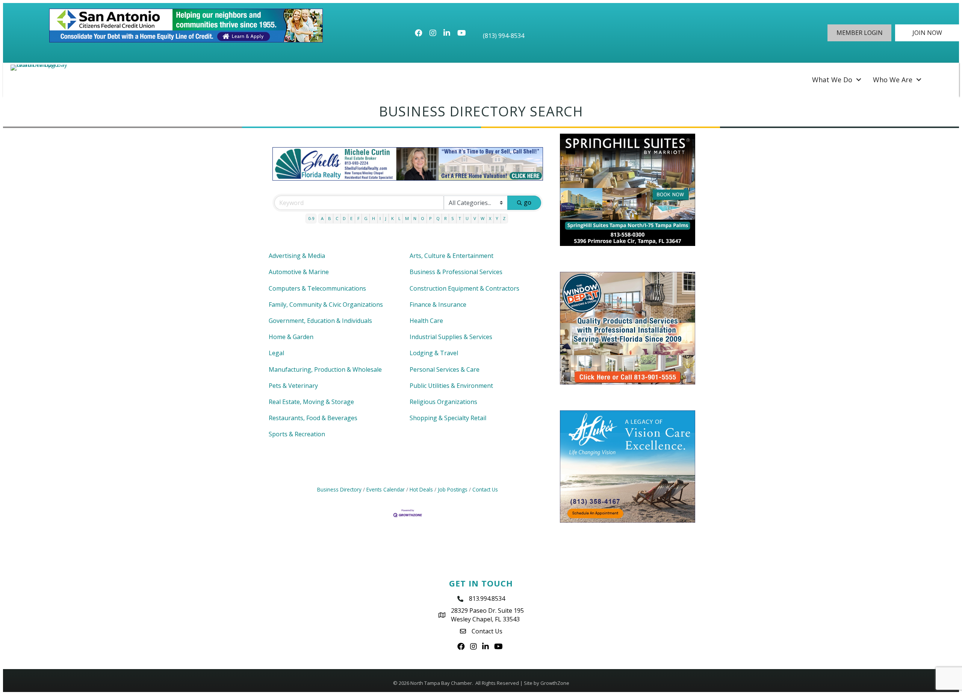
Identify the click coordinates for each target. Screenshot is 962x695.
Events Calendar (385, 489)
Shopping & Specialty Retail (448, 418)
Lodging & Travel (434, 353)
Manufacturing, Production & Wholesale (325, 369)
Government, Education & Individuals (320, 321)
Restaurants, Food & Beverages (313, 418)
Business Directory (339, 489)
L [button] (399, 218)
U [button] (467, 218)
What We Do (832, 79)
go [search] (527, 202)
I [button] (380, 218)
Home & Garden (291, 337)
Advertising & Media (297, 256)
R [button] (445, 218)
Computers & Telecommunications (317, 288)
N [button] (414, 218)
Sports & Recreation (297, 434)
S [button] (452, 218)
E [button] (351, 218)
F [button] (358, 218)
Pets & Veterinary (293, 385)
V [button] (474, 218)
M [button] (407, 218)
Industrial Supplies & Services (451, 337)
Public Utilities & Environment (451, 385)
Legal (276, 353)
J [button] (385, 218)
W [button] (482, 218)
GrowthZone (554, 683)
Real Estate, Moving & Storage (311, 402)
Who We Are (892, 79)
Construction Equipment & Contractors (464, 288)
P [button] (430, 218)
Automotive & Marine (299, 272)
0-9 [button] (311, 218)
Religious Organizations (443, 402)
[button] (859, 32)
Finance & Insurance (438, 304)
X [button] (490, 218)
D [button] (344, 218)
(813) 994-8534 (503, 36)
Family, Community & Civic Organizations (326, 304)
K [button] (392, 218)
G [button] (366, 218)
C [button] (337, 218)
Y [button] (497, 218)
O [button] (422, 218)
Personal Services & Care (444, 369)
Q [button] (438, 218)
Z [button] (504, 218)
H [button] (373, 218)
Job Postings (452, 489)
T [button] (459, 218)
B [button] (329, 218)
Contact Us (485, 489)
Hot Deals (421, 489)
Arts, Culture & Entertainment (451, 256)
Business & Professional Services (456, 272)
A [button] (322, 218)
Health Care (426, 321)
